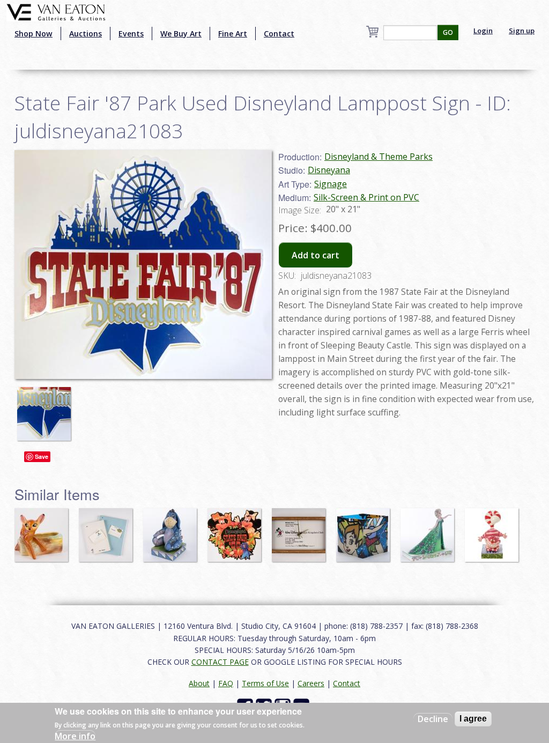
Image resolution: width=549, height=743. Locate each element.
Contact (279, 33)
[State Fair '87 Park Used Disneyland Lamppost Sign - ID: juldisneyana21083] (46, 408)
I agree (473, 718)
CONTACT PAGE (220, 662)
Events (131, 33)
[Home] (56, 11)
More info (75, 736)
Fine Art (232, 33)
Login (483, 30)
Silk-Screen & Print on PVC (366, 197)
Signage (330, 184)
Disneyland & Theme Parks (378, 156)
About (199, 683)
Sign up (522, 30)
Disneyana (329, 170)
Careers (311, 683)
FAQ (225, 683)
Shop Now (33, 33)
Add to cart (315, 255)
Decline (433, 719)
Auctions (85, 33)
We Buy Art (181, 33)
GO (448, 32)
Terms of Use (265, 683)
